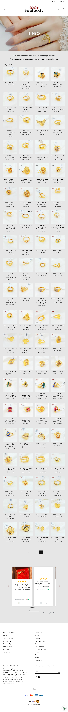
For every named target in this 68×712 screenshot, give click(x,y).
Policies (37, 652)
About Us (6, 649)
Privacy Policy (7, 641)
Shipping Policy (7, 646)
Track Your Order (40, 641)
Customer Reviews (40, 649)
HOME (37, 635)
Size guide (38, 644)
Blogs (36, 655)
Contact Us (6, 652)
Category (38, 638)
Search (5, 635)
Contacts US (38, 660)
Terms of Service (8, 638)
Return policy (7, 644)
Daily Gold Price (39, 646)
